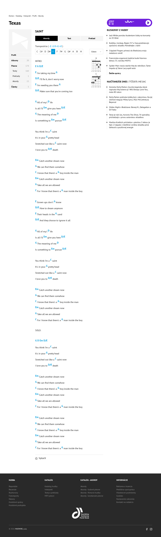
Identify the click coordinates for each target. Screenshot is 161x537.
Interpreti (27, 16)
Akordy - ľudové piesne (90, 489)
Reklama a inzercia (124, 486)
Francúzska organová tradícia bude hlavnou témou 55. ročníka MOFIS (128, 59)
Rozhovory (13, 492)
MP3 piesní (49, 496)
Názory (12, 499)
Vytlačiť (42, 458)
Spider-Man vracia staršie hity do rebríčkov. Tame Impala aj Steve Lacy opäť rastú (130, 66)
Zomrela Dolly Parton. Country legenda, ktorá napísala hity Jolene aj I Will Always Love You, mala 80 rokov (128, 89)
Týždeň (133, 81)
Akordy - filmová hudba (90, 492)
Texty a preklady (51, 492)
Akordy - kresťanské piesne (91, 496)
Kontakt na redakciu (124, 502)
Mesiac (142, 81)
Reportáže (13, 486)
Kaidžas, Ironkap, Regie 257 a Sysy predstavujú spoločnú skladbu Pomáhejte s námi (129, 44)
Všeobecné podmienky (126, 492)
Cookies (119, 496)
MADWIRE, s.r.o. (21, 529)
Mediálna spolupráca (125, 489)
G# (69, 51)
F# (61, 51)
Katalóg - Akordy (88, 480)
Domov (11, 16)
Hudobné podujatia (17, 505)
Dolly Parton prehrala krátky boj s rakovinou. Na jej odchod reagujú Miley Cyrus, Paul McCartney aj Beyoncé (130, 99)
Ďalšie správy (115, 73)
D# (49, 51)
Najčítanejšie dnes (117, 81)
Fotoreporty (14, 496)
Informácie (122, 480)
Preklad (92, 38)
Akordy (41, 16)
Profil (34, 16)
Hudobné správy (16, 502)
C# (41, 51)
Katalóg (19, 16)
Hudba (12, 480)
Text (69, 38)
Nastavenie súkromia (125, 499)
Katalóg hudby (51, 486)
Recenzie (12, 489)
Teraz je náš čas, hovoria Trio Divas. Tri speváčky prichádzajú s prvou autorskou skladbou (129, 115)
